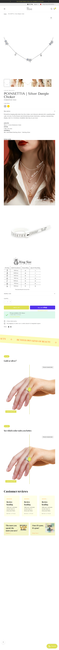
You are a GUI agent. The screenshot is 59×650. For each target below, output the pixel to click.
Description (7, 111)
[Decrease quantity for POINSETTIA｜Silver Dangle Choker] (5, 301)
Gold (8, 106)
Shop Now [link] (35, 533)
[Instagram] (30, 4)
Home (5, 13)
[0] (54, 9)
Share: (5, 326)
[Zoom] (51, 18)
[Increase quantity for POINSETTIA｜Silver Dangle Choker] (10, 301)
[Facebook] (28, 4)
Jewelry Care (7, 293)
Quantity (6, 298)
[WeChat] (32, 4)
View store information (15, 316)
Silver (5, 106)
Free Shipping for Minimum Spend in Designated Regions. (31, 1)
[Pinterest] (11, 327)
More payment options (43, 310)
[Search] (51, 9)
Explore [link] (8, 533)
